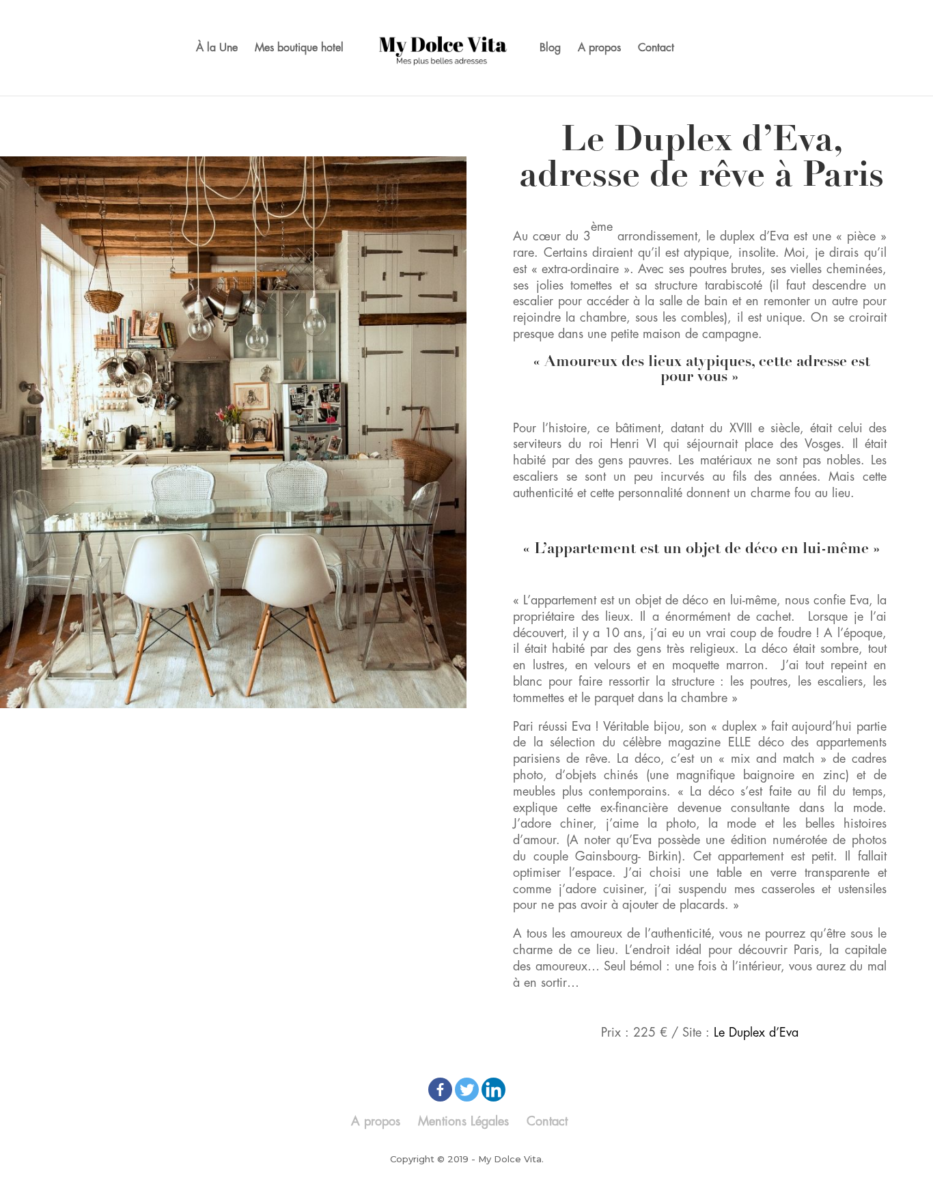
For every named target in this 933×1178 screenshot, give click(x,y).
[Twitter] (467, 1090)
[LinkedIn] (493, 1090)
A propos (599, 48)
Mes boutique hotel (299, 48)
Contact (656, 48)
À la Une (217, 48)
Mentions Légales (463, 1121)
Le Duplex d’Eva (756, 1032)
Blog (550, 48)
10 (274, 711)
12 (297, 711)
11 (285, 711)
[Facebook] (440, 1090)
